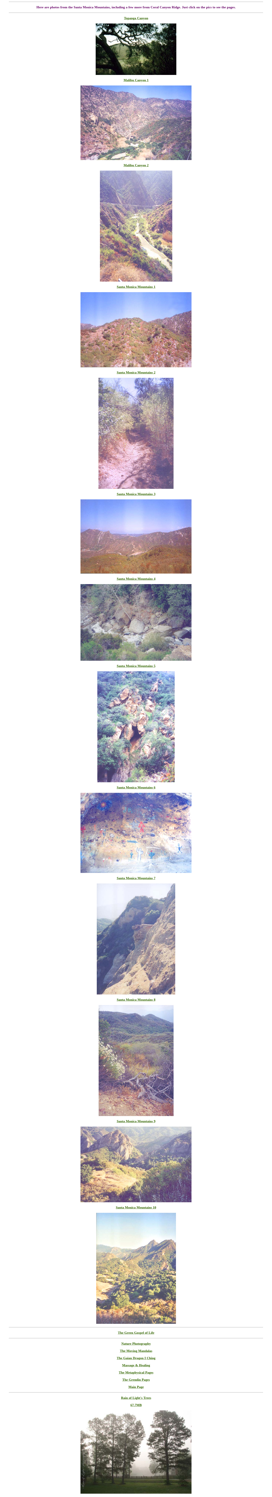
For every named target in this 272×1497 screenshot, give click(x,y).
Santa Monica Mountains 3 (136, 494)
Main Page (136, 1387)
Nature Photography (136, 1343)
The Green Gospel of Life (136, 1333)
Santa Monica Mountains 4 (136, 579)
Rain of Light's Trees (136, 1398)
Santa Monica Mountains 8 (136, 1000)
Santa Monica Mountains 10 (136, 1207)
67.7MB (136, 1405)
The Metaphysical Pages (136, 1372)
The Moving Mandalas (136, 1351)
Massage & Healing (136, 1365)
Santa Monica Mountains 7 (136, 878)
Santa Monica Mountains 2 (136, 372)
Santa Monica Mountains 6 (136, 787)
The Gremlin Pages (136, 1380)
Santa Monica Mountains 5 (136, 666)
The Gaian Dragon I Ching (136, 1358)
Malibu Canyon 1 (136, 80)
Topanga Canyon (136, 18)
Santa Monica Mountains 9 (136, 1121)
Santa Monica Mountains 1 (136, 287)
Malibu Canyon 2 (136, 165)
